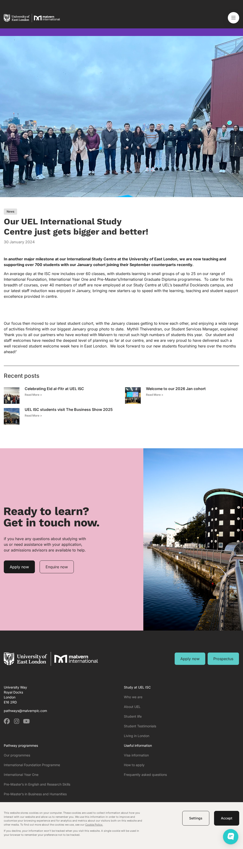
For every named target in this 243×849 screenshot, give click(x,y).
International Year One (21, 775)
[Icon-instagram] (16, 721)
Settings (195, 818)
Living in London (136, 736)
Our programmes (17, 755)
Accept (226, 818)
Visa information (136, 755)
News (10, 211)
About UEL (132, 707)
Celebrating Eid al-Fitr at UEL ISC (54, 388)
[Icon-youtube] (26, 721)
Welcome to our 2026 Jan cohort (176, 388)
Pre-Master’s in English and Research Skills (37, 784)
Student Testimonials (140, 726)
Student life (133, 716)
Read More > (33, 394)
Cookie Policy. (94, 824)
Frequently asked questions (145, 775)
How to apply (134, 765)
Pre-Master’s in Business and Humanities (35, 794)
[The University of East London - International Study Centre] (32, 24)
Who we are (133, 697)
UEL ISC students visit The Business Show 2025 (69, 409)
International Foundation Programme (32, 765)
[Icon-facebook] (7, 721)
